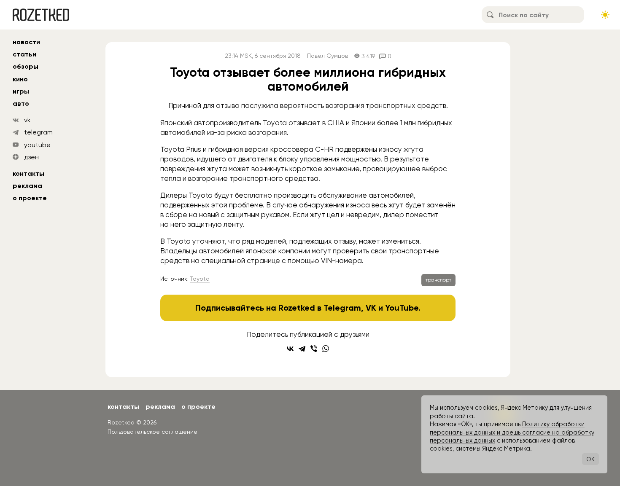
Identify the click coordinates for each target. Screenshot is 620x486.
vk (27, 120)
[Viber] (314, 349)
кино (20, 79)
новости (26, 42)
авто (21, 103)
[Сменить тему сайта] (605, 14)
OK (590, 459)
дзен (31, 157)
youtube (37, 145)
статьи (24, 54)
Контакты (28, 173)
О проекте (30, 198)
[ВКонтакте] (290, 349)
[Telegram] (302, 349)
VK (371, 308)
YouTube (401, 308)
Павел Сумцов (327, 56)
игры (21, 91)
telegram (38, 132)
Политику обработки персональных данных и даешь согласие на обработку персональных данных (512, 432)
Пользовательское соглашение (152, 431)
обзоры (25, 66)
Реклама (27, 186)
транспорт (438, 280)
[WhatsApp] (326, 349)
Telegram (342, 308)
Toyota (200, 278)
